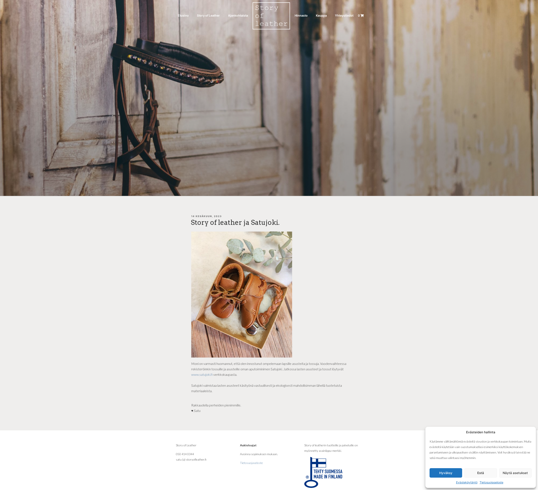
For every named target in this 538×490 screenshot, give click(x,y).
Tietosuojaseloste (491, 482)
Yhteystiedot (344, 15)
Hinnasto (301, 15)
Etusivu (183, 15)
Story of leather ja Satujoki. (235, 222)
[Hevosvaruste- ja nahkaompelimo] (271, 15)
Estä (480, 473)
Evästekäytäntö (466, 482)
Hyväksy (445, 473)
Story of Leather (208, 15)
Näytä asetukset (515, 473)
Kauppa (321, 15)
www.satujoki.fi (202, 374)
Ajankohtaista (238, 15)
